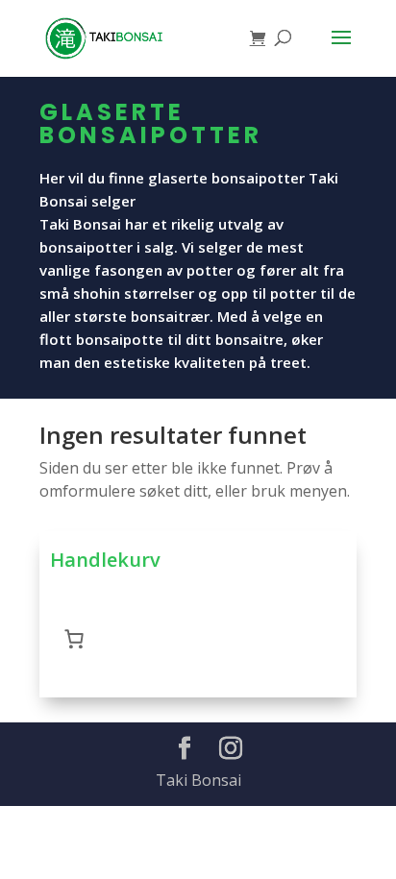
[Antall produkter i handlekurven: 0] (74, 639)
